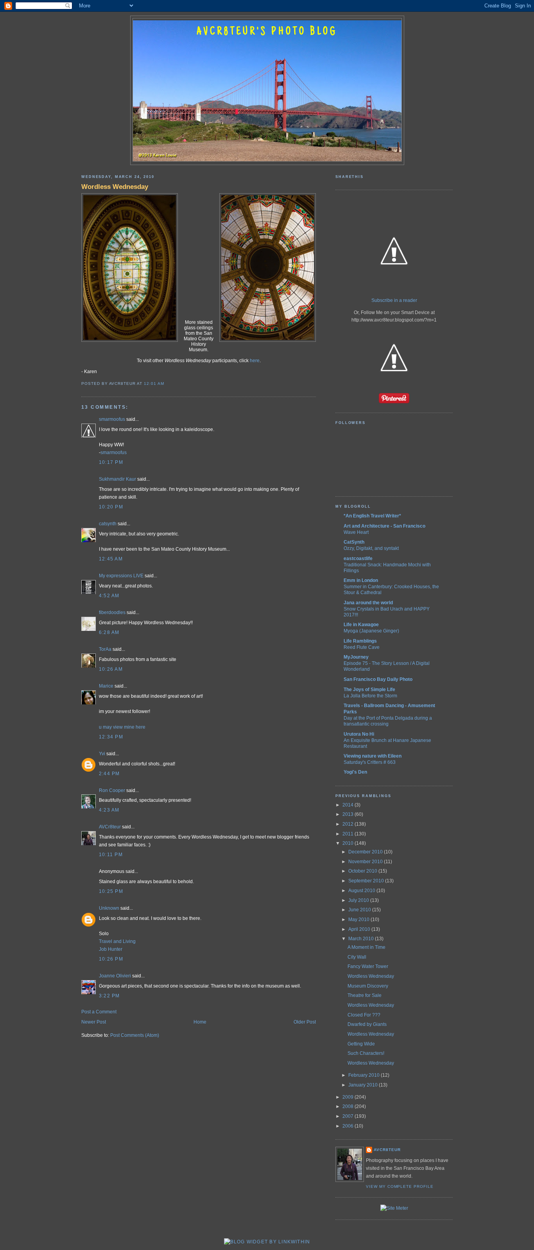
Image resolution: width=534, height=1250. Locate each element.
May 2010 (359, 919)
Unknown (109, 908)
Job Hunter (110, 949)
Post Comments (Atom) (134, 1035)
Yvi (102, 753)
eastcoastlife (358, 558)
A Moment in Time (366, 947)
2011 (348, 834)
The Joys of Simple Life (369, 689)
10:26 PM (111, 959)
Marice (106, 686)
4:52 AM (109, 595)
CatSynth (354, 542)
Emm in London (361, 580)
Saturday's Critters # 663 (370, 762)
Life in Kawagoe (361, 624)
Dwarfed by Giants (367, 1024)
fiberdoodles (112, 612)
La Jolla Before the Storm (370, 695)
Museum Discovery (368, 986)
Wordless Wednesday (114, 186)
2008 (348, 1106)
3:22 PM (109, 996)
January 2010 (363, 1085)
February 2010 (364, 1075)
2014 (348, 805)
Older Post (305, 1022)
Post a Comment (98, 1012)
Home (200, 1022)
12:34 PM (111, 737)
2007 (348, 1116)
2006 (348, 1126)
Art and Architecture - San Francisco (384, 526)
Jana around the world (368, 602)
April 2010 (359, 929)
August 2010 (362, 890)
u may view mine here (122, 727)
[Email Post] (166, 383)
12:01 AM (154, 383)
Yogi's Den (355, 772)
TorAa (105, 649)
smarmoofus (112, 419)
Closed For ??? (364, 1015)
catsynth (107, 523)
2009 (348, 1097)
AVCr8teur (110, 827)
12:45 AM (111, 559)
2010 (348, 843)
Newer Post (93, 1022)
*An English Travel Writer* (372, 516)
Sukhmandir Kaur (117, 479)
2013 (348, 814)
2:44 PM (109, 773)
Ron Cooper (112, 790)
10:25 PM (111, 891)
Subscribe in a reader (394, 300)
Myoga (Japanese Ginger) (371, 630)
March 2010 (361, 938)
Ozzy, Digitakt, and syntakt (371, 548)
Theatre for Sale (365, 995)
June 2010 (360, 909)
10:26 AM (111, 669)
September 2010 (366, 881)
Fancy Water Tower (368, 966)
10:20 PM (111, 507)
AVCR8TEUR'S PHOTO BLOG (267, 32)
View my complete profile (400, 1186)
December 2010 (366, 852)
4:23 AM (109, 810)
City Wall (357, 957)
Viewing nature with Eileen (372, 756)
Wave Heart (356, 532)
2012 (348, 824)
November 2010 (366, 861)
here (255, 360)
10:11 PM (111, 854)
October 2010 (363, 871)
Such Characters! (366, 1053)
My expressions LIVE (121, 575)
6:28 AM (109, 632)
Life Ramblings (360, 641)
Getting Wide (361, 1044)
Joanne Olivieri (115, 976)
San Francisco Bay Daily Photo (378, 679)
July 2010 (359, 900)
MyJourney (356, 657)
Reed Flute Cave (362, 647)
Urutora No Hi (359, 734)
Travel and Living (117, 941)
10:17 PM (111, 462)
